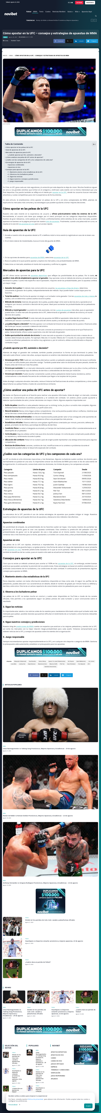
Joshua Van (22, 664)
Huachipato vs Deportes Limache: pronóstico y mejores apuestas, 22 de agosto (54, 941)
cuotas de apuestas (63, 310)
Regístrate (90, 2)
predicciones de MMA (25, 626)
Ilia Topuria (71, 661)
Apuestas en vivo (14, 167)
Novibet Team (15, 40)
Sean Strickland (71, 664)
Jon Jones (91, 661)
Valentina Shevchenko (50, 666)
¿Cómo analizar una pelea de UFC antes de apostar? (24, 157)
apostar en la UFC (59, 192)
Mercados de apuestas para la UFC (18, 152)
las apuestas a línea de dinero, (67, 288)
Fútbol (27, 917)
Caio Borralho (32, 661)
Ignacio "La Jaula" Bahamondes (57, 661)
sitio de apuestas (52, 221)
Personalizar (13, 1105)
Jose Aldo (13, 664)
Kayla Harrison (31, 664)
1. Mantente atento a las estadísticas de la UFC (25, 172)
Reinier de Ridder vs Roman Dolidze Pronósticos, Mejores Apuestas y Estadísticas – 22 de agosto (38, 816)
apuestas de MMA (37, 257)
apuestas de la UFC (61, 257)
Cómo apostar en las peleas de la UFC (19, 147)
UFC (89, 664)
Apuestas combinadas (16, 165)
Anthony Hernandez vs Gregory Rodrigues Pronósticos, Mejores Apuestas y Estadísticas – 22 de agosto (40, 883)
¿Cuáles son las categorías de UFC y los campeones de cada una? (29, 160)
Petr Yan (62, 664)
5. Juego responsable (15, 181)
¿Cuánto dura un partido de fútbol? (38, 962)
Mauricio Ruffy (53, 664)
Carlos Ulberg (42, 661)
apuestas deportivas (39, 275)
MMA (5, 37)
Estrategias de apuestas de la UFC (18, 162)
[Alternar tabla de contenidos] (93, 144)
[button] (94, 15)
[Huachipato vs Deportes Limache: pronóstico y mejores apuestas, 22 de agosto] (12, 947)
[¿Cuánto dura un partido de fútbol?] (12, 968)
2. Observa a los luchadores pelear (20, 174)
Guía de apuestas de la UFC (15, 150)
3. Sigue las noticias (15, 176)
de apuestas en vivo (26, 224)
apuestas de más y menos (84, 296)
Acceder (79, 2)
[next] (95, 20)
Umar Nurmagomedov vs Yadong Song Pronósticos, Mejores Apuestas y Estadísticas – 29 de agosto (39, 748)
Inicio (5, 55)
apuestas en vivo (14, 549)
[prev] (92, 20)
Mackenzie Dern (42, 664)
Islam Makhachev (81, 661)
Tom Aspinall (81, 664)
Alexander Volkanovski (20, 661)
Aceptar (88, 1106)
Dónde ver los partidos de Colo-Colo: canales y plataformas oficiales (50, 920)
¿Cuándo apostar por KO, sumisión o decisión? (25, 155)
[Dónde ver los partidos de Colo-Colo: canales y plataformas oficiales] (12, 926)
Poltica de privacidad (35, 1099)
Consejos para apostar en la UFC (17, 169)
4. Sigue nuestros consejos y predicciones (23, 179)
